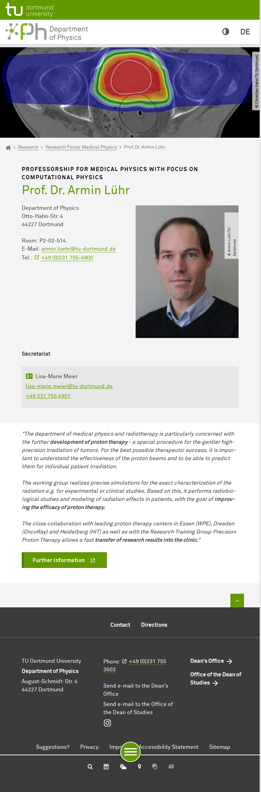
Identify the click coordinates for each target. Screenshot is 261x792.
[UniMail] (171, 767)
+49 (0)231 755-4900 (67, 257)
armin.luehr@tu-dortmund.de (78, 249)
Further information (59, 560)
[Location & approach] (139, 767)
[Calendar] (106, 767)
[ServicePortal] (154, 767)
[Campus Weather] (123, 767)
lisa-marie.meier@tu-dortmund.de (69, 386)
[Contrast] (226, 32)
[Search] (90, 767)
